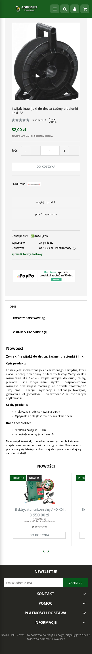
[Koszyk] (84, 8)
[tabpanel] (46, 400)
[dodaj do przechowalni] (21, 112)
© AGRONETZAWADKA (16, 635)
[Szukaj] (64, 8)
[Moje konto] (74, 8)
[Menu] (54, 8)
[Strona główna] (26, 9)
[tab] (46, 307)
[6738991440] (46, 66)
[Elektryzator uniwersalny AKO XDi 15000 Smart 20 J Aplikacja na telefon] (39, 491)
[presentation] (44, 551)
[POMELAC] (34, 184)
